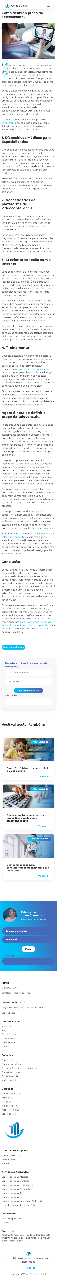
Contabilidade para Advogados (16, 1189)
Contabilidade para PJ (12, 1197)
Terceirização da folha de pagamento (19, 1068)
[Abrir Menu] (48, 6)
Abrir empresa (8, 1060)
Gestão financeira (10, 1076)
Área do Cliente (9, 1034)
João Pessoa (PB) (10, 1110)
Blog (4, 1030)
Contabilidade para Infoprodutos (17, 1185)
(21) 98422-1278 (9, 988)
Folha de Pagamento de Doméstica (19, 1205)
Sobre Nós (7, 1026)
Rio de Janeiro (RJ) (11, 1093)
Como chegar (8, 1013)
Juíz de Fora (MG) (10, 1106)
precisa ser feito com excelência (32, 369)
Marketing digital (10, 1080)
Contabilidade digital (11, 1064)
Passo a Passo (8, 1159)
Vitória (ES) (7, 1102)
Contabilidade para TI (12, 1193)
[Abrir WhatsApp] (50, 1271)
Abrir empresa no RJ (11, 1155)
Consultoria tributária (12, 1072)
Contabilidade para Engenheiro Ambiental (22, 1201)
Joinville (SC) (8, 1098)
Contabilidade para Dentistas (15, 1181)
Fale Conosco (8, 1038)
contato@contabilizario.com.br (16, 993)
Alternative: (11, 695)
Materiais (6, 1046)
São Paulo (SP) (9, 1114)
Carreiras (6, 1222)
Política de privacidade (12, 1218)
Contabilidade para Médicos (15, 1177)
